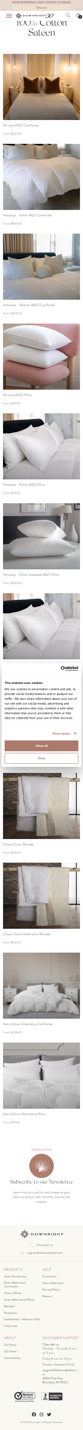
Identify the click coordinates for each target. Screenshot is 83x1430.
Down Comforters (15, 1276)
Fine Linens (11, 1326)
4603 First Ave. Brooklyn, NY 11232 (55, 1380)
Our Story (10, 1345)
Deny (41, 758)
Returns (47, 1296)
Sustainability (12, 1358)
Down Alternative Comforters (15, 1284)
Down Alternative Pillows (19, 1300)
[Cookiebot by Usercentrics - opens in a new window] (60, 668)
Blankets (9, 1306)
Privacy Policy (51, 1290)
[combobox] (3, 10)
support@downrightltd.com (45, 1253)
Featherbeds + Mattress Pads (22, 1319)
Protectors (10, 1313)
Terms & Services (53, 1283)
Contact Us (50, 1276)
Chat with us (45, 1245)
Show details (61, 733)
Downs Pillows (13, 1293)
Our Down (10, 1351)
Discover (41, 7)
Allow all (41, 745)
